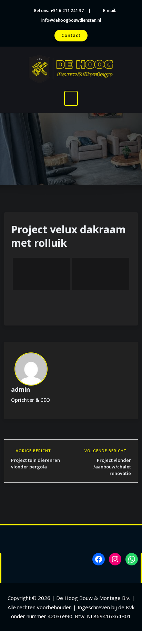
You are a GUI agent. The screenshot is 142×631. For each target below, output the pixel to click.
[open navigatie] (71, 98)
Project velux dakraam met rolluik (68, 236)
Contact (71, 35)
